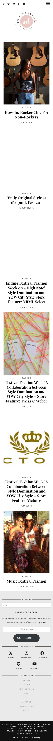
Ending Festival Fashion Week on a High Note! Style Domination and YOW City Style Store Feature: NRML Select (26, 292)
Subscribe (26, 638)
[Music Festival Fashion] (26, 542)
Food (26, 693)
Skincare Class (26, 706)
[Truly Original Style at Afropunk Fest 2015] (26, 158)
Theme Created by (26, 738)
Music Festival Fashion (26, 581)
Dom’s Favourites (27, 733)
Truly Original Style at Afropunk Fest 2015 (26, 200)
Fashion (26, 685)
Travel (26, 711)
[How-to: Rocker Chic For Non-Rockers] (26, 73)
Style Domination (20, 724)
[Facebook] (24, 3)
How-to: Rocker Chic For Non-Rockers (26, 114)
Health (26, 698)
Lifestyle (26, 702)
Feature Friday (26, 689)
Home (37, 724)
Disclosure (41, 731)
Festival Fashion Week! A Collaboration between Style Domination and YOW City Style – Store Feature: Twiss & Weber (26, 391)
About (46, 724)
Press (13, 726)
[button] (49, 3)
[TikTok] (19, 3)
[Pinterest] (9, 3)
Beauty (26, 680)
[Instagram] (4, 3)
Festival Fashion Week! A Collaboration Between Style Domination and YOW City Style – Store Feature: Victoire (26, 491)
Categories (26, 726)
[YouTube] (14, 3)
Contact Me (24, 731)
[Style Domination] (26, 21)
